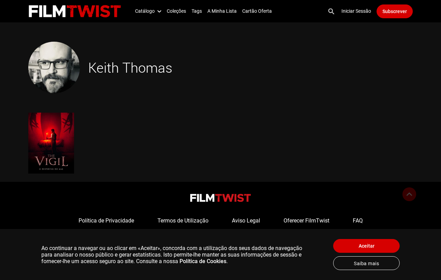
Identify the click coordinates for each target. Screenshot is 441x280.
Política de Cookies (203, 261)
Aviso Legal (246, 220)
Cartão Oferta (257, 11)
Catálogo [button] (145, 11)
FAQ (358, 220)
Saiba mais (366, 263)
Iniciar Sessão (356, 11)
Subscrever (394, 11)
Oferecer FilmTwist (306, 220)
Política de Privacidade (106, 220)
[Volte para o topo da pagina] (409, 194)
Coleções (176, 11)
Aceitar (367, 246)
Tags (197, 11)
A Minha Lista (222, 11)
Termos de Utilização (182, 220)
